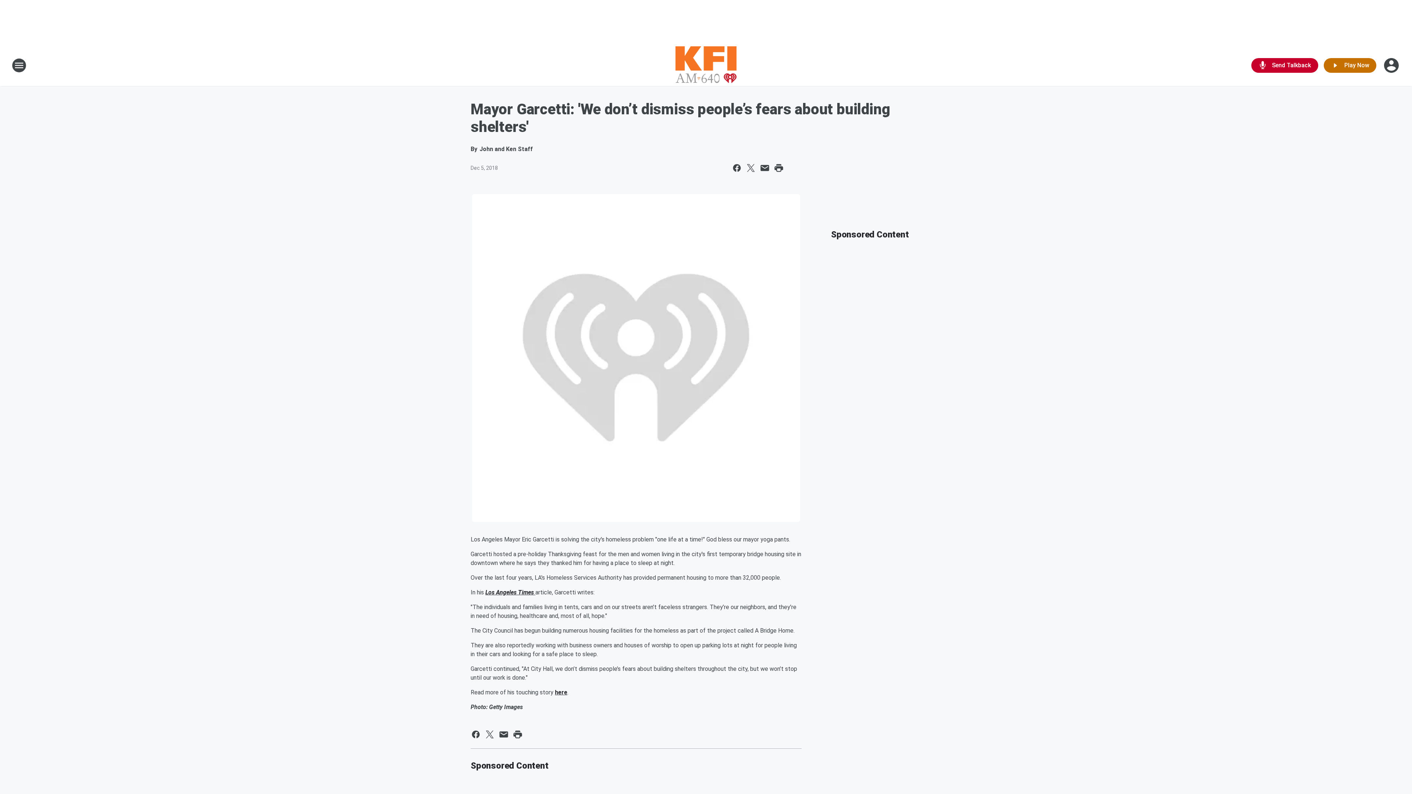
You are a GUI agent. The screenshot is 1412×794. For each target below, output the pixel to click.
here (561, 692)
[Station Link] (706, 65)
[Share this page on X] (751, 168)
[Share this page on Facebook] (737, 168)
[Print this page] (779, 168)
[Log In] (1392, 65)
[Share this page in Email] (765, 168)
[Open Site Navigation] (19, 65)
